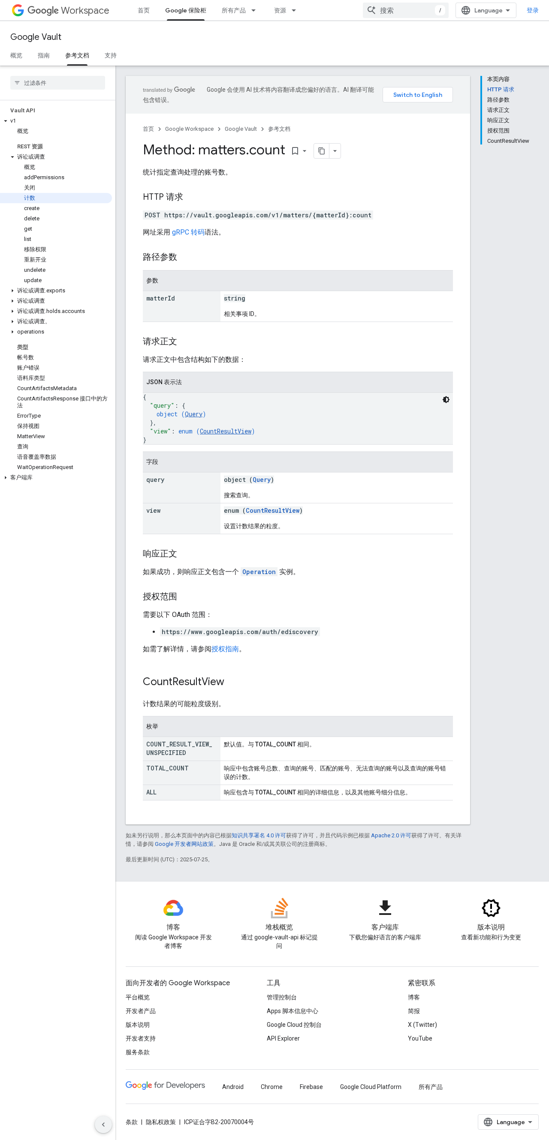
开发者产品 (141, 1011)
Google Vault (35, 37)
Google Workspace (189, 129)
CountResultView (225, 431)
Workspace (85, 10)
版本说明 (138, 1024)
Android (233, 1086)
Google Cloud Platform (370, 1086)
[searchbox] (57, 83)
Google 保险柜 (185, 10)
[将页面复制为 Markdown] (321, 151)
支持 (111, 55)
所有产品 (234, 10)
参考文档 (77, 55)
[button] (56, 121)
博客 (414, 997)
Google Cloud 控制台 (294, 1024)
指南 (44, 55)
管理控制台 (282, 997)
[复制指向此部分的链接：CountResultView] (232, 682)
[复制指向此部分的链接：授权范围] (185, 597)
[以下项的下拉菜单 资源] (296, 10)
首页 (144, 10)
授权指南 (225, 649)
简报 (414, 1011)
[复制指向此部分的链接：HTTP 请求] (191, 198)
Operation (259, 572)
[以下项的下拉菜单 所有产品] (256, 10)
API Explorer (283, 1038)
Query (193, 414)
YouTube (420, 1038)
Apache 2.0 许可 (391, 835)
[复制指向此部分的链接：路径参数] (185, 258)
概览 (16, 55)
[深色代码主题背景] (446, 399)
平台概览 (138, 997)
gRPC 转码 (188, 232)
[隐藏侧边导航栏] (103, 1124)
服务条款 (138, 1052)
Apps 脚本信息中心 (292, 1011)
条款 (132, 1122)
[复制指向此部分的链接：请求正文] (185, 342)
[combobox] (406, 10)
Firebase (311, 1086)
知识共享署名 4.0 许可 (259, 835)
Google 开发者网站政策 (184, 844)
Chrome (272, 1086)
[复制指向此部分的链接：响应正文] (185, 554)
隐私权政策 (161, 1122)
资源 (280, 10)
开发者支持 (141, 1038)
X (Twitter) (422, 1024)
